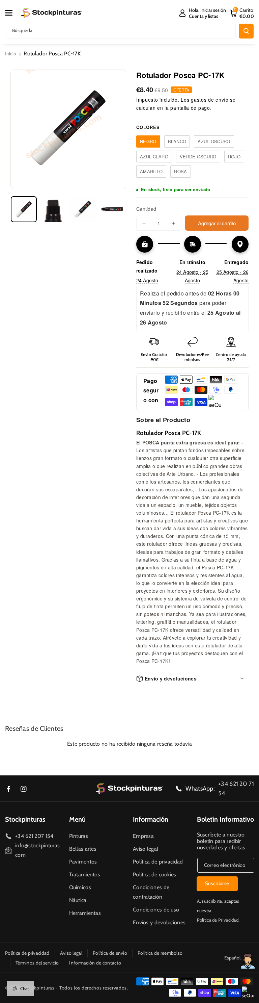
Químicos (80, 887)
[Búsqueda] (246, 31)
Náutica (78, 900)
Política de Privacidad (218, 920)
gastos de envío (210, 99)
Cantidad (146, 208)
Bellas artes (83, 849)
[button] (12, 12)
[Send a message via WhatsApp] (248, 961)
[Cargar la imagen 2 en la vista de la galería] (53, 209)
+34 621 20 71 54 (236, 788)
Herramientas (85, 913)
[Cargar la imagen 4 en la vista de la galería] (112, 209)
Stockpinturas (25, 819)
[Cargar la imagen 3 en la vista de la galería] (83, 209)
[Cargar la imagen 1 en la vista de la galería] (24, 209)
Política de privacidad (158, 861)
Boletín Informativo (225, 819)
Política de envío (110, 953)
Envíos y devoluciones (159, 922)
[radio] (148, 141)
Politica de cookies (154, 874)
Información (150, 819)
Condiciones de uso (156, 909)
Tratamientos (84, 874)
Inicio (10, 53)
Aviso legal (145, 849)
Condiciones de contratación (151, 892)
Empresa (143, 836)
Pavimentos (83, 861)
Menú (77, 819)
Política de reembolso (160, 953)
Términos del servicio (37, 963)
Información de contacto (95, 963)
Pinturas (78, 836)
